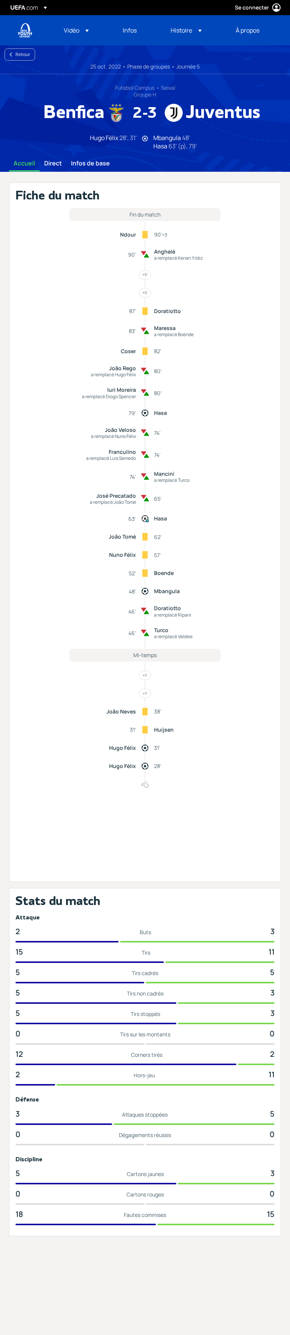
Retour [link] (22, 54)
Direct (53, 163)
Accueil (24, 163)
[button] (76, 30)
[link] (130, 30)
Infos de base (90, 163)
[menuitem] (84, 30)
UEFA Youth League (25, 30)
